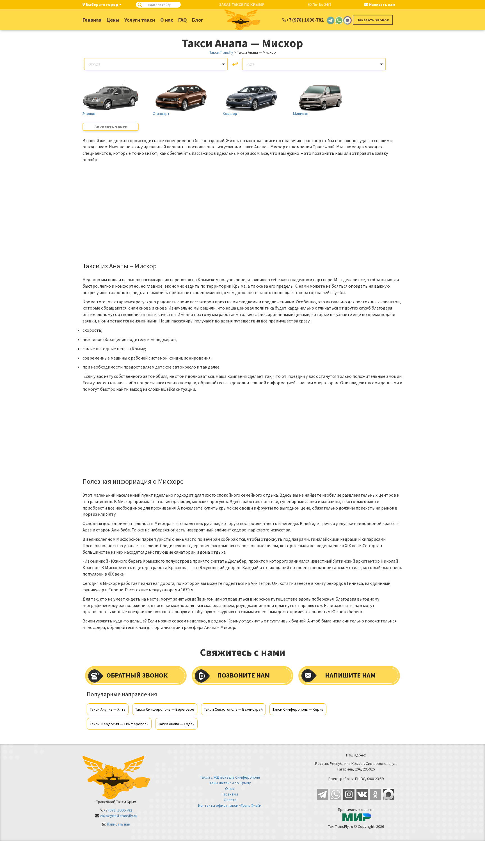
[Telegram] (330, 20)
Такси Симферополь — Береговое (164, 709)
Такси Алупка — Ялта (107, 709)
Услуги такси (139, 19)
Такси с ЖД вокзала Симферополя (230, 777)
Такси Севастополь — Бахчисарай (233, 709)
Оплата (230, 799)
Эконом (89, 113)
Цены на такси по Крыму (230, 782)
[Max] (347, 20)
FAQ (182, 19)
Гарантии (230, 794)
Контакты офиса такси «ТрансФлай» (230, 805)
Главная (92, 19)
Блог (197, 19)
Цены (113, 19)
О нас (166, 19)
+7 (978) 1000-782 (305, 20)
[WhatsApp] (339, 20)
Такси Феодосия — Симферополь (119, 723)
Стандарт (161, 113)
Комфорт (231, 113)
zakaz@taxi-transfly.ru (118, 815)
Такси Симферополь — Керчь (298, 709)
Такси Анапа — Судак (176, 723)
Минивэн (300, 113)
